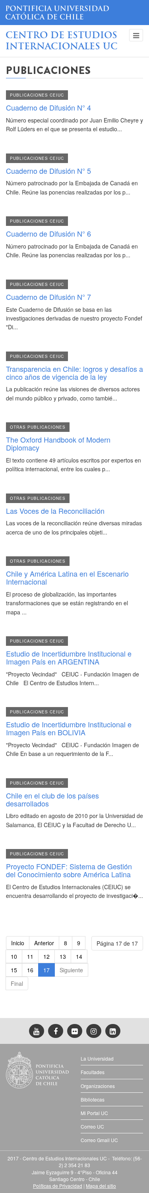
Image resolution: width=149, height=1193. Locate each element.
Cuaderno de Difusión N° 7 (48, 296)
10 (14, 956)
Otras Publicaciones (38, 427)
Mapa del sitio (101, 1185)
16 (30, 970)
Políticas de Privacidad (57, 1185)
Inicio (17, 943)
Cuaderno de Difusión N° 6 (48, 233)
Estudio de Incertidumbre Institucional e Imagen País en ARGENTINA (69, 657)
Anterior (44, 943)
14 (79, 956)
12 (46, 956)
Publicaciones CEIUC (37, 95)
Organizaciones (98, 1085)
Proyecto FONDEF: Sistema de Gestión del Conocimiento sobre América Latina (69, 870)
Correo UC (92, 1126)
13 (63, 956)
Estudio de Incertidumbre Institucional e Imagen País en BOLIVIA (69, 728)
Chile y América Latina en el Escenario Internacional (67, 577)
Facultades (92, 1072)
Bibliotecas (92, 1099)
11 (30, 956)
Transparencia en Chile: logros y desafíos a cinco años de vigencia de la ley (74, 372)
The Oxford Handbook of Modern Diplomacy (58, 443)
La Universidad (97, 1058)
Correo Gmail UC (99, 1140)
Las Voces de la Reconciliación (55, 510)
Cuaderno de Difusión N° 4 (48, 107)
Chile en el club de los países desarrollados (52, 799)
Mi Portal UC (94, 1112)
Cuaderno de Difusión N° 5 (48, 170)
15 (14, 970)
